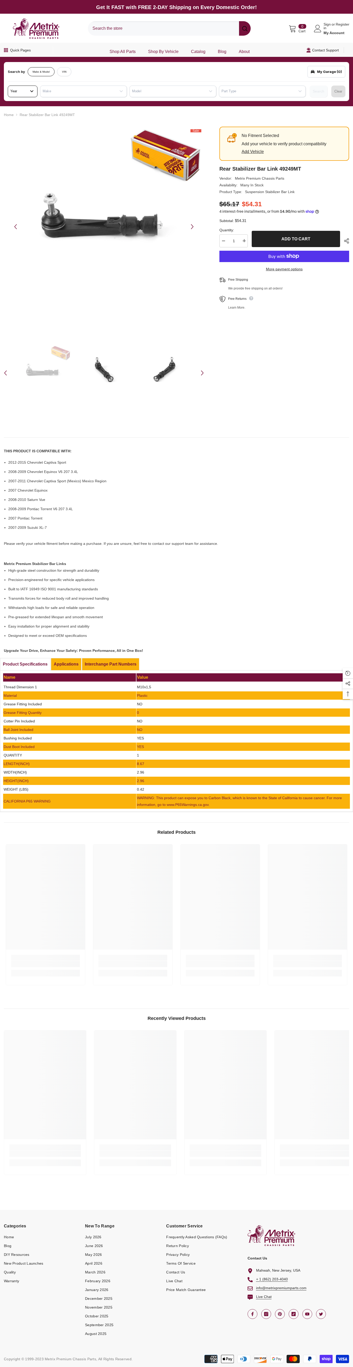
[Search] (169, 28)
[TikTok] (293, 1314)
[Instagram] (266, 1314)
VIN (64, 71)
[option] (104, 227)
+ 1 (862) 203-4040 (272, 1279)
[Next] (192, 226)
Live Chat (264, 1297)
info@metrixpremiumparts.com (281, 1288)
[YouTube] (307, 1314)
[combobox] (163, 28)
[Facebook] (252, 1314)
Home (9, 115)
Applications (66, 664)
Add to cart (295, 239)
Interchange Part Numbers (110, 664)
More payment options (284, 269)
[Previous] (15, 226)
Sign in (327, 26)
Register (342, 24)
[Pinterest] (280, 1314)
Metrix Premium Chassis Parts (259, 178)
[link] (45, 964)
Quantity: (226, 230)
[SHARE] (344, 241)
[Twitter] (321, 1314)
